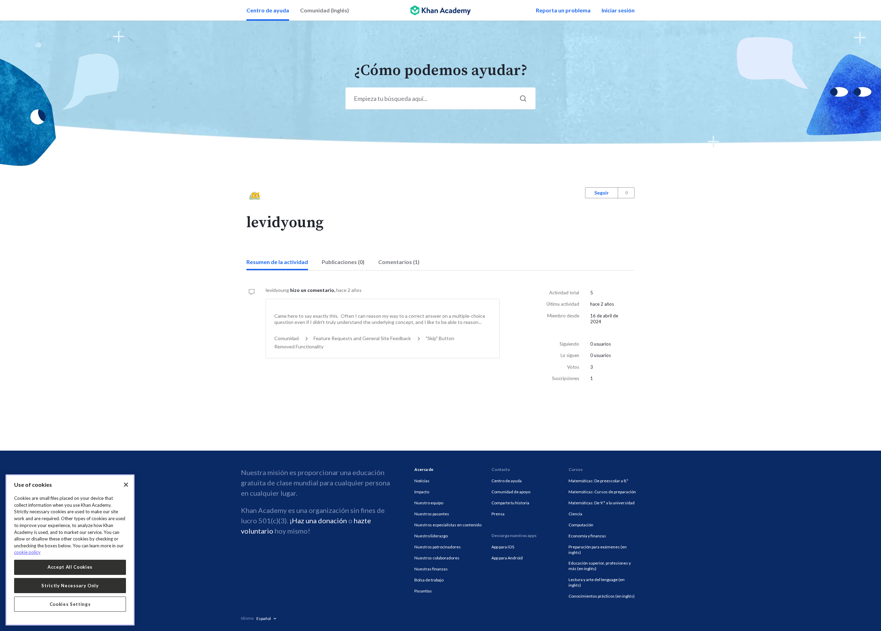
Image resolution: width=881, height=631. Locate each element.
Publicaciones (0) (343, 262)
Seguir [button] (601, 193)
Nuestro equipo (428, 502)
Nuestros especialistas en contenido (447, 524)
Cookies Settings (70, 604)
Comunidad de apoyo (510, 491)
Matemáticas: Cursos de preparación (602, 491)
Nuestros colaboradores (436, 557)
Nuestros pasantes (431, 513)
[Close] (126, 484)
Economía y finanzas (587, 535)
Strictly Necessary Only (69, 585)
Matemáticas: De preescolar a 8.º (598, 480)
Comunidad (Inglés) (324, 10)
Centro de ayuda (267, 10)
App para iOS (502, 546)
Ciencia (575, 513)
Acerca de (423, 469)
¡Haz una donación (318, 520)
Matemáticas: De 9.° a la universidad (602, 502)
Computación (581, 524)
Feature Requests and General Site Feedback (362, 338)
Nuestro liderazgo (431, 535)
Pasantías (423, 590)
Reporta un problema (563, 10)
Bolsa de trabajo (429, 579)
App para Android (507, 557)
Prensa (498, 513)
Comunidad (286, 338)
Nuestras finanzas (431, 568)
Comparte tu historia (510, 502)
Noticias (421, 480)
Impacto (421, 491)
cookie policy (27, 552)
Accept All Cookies (70, 567)
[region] (70, 549)
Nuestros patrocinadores (437, 546)
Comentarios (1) (399, 262)
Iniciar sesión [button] (618, 10)
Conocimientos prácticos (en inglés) (602, 596)
